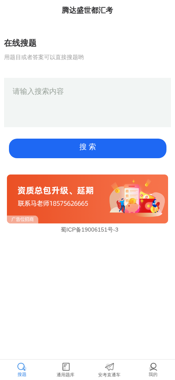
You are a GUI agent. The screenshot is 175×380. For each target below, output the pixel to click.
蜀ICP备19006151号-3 (89, 229)
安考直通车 (109, 374)
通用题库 (65, 374)
